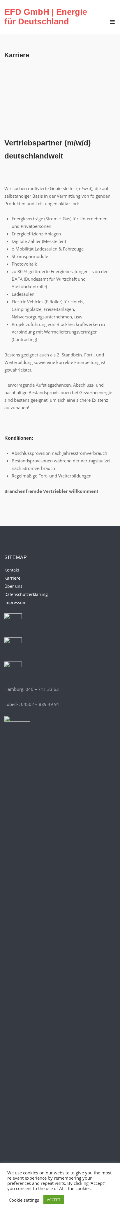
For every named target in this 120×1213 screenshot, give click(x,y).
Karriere (12, 578)
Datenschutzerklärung (26, 594)
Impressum (15, 602)
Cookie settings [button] (24, 1200)
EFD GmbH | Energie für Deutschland (45, 16)
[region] (60, 101)
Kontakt (11, 570)
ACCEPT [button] (53, 1199)
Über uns (13, 586)
